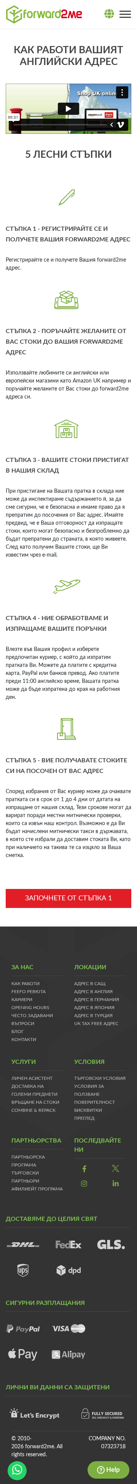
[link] (84, 1169)
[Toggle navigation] (125, 14)
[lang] (109, 14)
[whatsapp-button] (17, 1470)
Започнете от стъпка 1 (68, 898)
